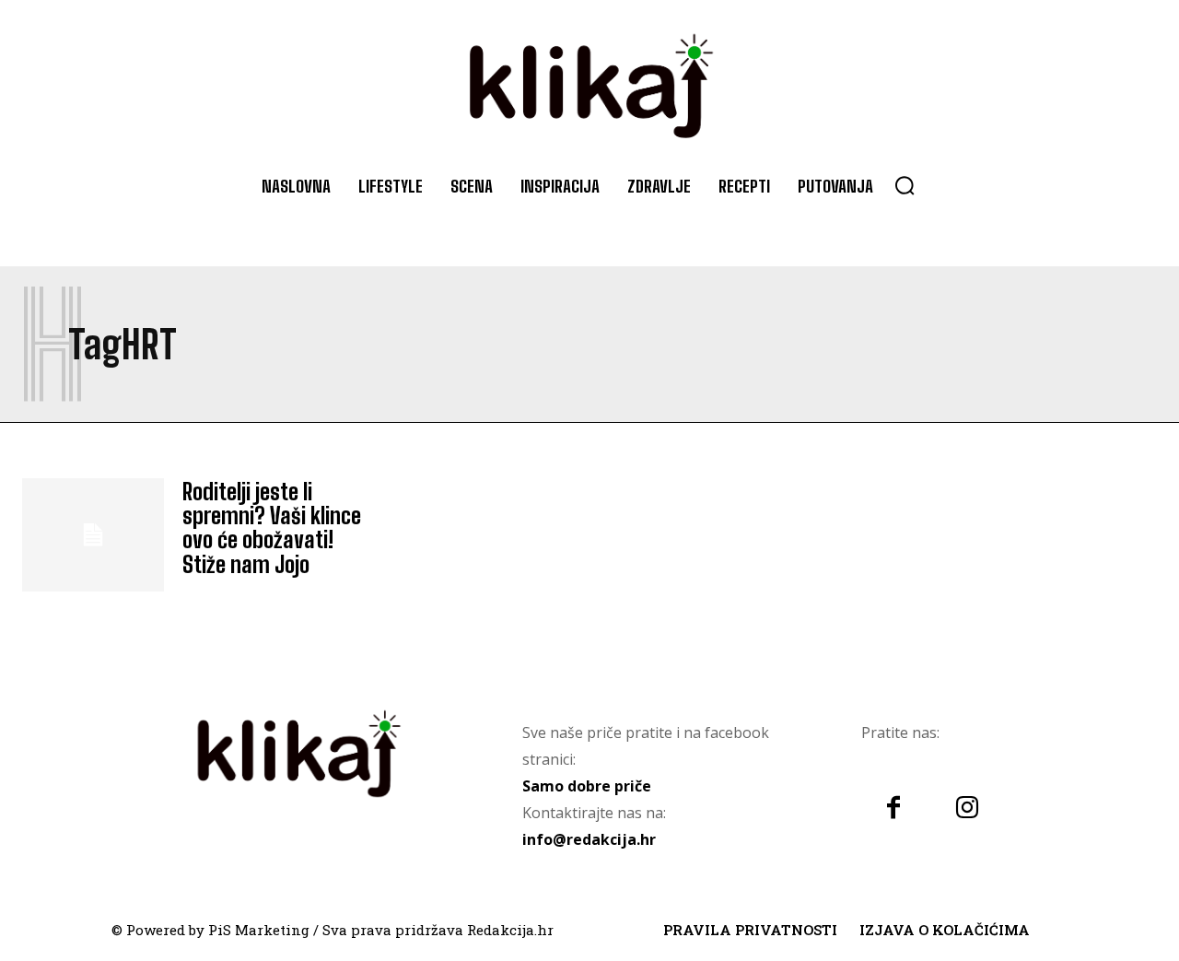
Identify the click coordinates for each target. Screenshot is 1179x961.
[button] (904, 185)
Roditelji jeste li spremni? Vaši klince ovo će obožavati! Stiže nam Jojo (271, 528)
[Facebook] (893, 809)
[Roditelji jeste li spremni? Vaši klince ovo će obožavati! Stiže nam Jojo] (93, 535)
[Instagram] (967, 809)
